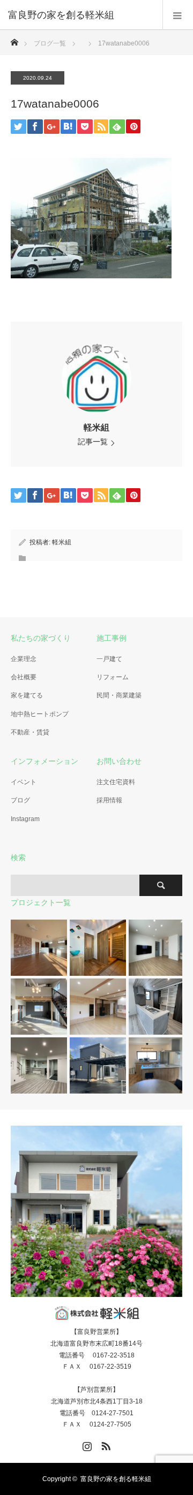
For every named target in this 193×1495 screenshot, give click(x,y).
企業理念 (23, 659)
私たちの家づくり (41, 638)
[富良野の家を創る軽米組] (80, 15)
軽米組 (96, 427)
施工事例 (111, 638)
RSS (104, 1444)
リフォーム (112, 677)
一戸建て (109, 659)
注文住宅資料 (115, 782)
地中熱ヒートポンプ (40, 714)
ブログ (20, 800)
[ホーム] (14, 39)
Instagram (25, 819)
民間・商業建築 (119, 695)
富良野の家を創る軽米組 (115, 1479)
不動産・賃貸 (30, 732)
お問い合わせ (119, 761)
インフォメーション (44, 761)
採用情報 (109, 800)
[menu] (177, 15)
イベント (23, 782)
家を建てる (27, 695)
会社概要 (23, 677)
